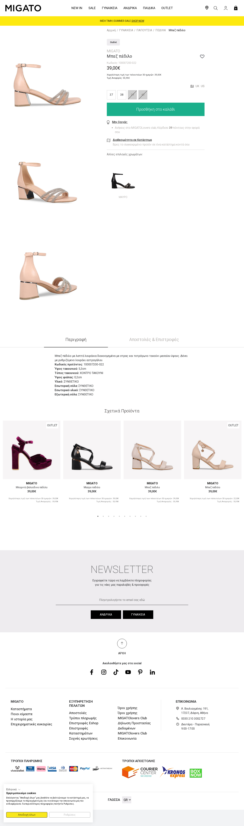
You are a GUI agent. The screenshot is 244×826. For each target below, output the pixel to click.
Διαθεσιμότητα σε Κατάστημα (132, 140)
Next (53, 449)
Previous (9, 449)
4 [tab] (114, 516)
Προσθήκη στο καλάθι (155, 109)
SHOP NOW (137, 20)
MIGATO (31, 483)
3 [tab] (108, 516)
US (203, 86)
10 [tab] (146, 516)
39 (132, 95)
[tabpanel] (31, 465)
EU (192, 86)
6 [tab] (124, 516)
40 (143, 95)
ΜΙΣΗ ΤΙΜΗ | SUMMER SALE (122, 20)
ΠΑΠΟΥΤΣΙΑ (144, 30)
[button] (13, 789)
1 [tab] (98, 516)
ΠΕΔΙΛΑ (160, 30)
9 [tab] (141, 516)
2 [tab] (103, 516)
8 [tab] (135, 516)
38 (121, 95)
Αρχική (111, 30)
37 (111, 95)
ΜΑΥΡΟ (123, 197)
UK (197, 86)
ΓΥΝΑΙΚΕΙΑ (126, 30)
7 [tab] (130, 516)
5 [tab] (119, 516)
